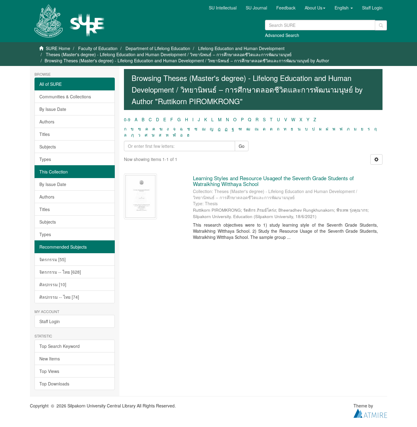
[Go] (381, 25)
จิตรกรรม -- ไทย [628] (60, 272)
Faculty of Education (98, 48)
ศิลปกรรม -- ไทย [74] (59, 297)
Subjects (47, 147)
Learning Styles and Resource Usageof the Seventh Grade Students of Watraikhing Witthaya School (273, 181)
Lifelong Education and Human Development (241, 48)
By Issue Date (52, 109)
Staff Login (49, 321)
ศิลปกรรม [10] (52, 284)
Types (45, 159)
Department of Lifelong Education (157, 48)
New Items (49, 359)
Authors (46, 122)
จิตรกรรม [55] (52, 259)
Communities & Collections (65, 96)
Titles (44, 134)
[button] (315, 7)
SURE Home (58, 48)
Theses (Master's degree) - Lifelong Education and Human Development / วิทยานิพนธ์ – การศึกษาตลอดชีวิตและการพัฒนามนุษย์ (169, 54)
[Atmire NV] (370, 412)
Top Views (49, 371)
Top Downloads (54, 384)
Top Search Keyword (59, 346)
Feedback (286, 8)
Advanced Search (282, 35)
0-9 (127, 119)
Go (242, 146)
